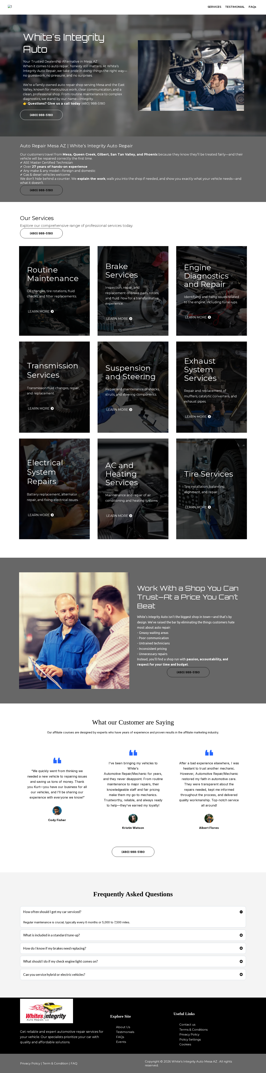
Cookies (185, 1044)
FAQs (252, 7)
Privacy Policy (189, 1034)
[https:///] (62, 1011)
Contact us (187, 1024)
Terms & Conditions (193, 1029)
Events (121, 1042)
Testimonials (125, 1032)
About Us (123, 1027)
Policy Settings (190, 1039)
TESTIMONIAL (235, 7)
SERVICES (214, 7)
